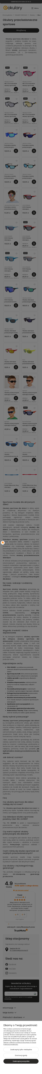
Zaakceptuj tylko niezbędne (21, 1049)
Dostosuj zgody (21, 1055)
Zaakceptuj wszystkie (21, 1061)
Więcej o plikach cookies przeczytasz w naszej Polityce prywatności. (19, 1043)
